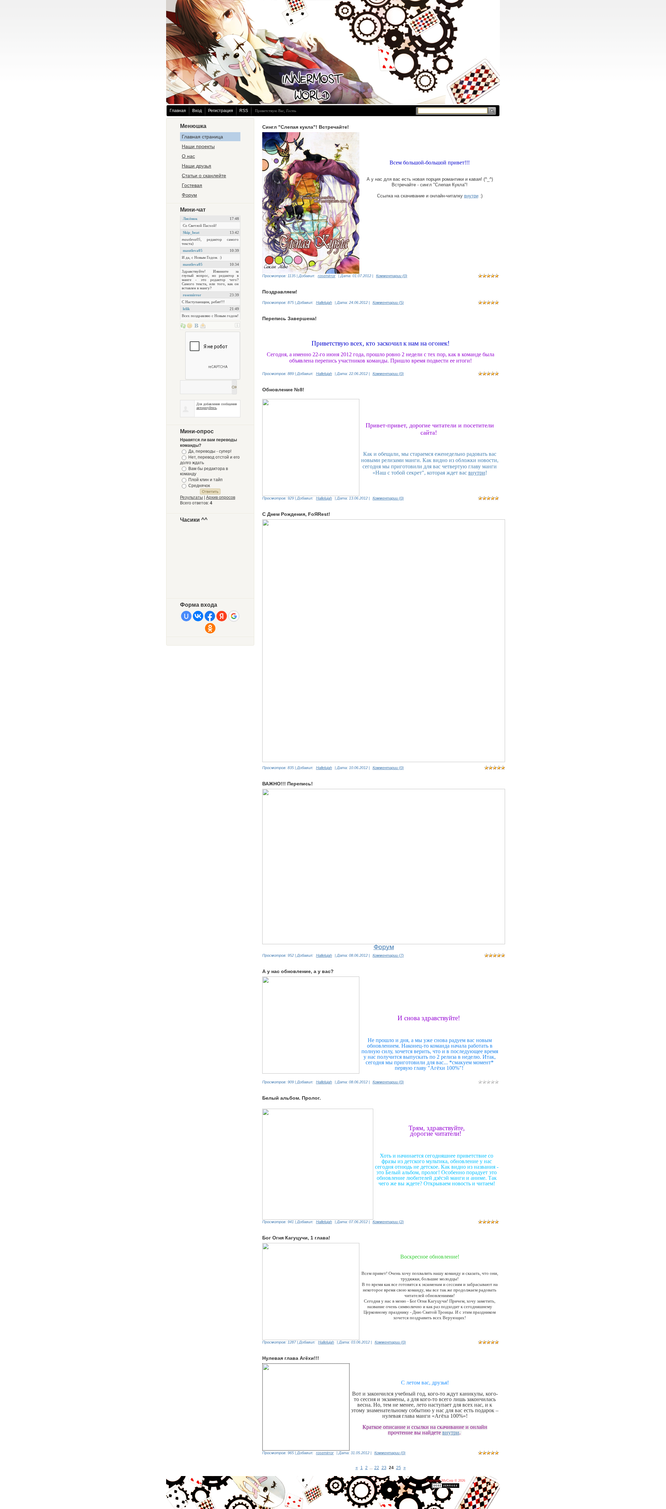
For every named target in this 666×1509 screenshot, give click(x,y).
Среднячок (199, 485)
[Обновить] (183, 325)
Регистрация (220, 110)
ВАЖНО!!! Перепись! (287, 783)
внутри (471, 195)
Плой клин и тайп (205, 479)
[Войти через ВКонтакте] (198, 616)
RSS (243, 110)
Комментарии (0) (391, 276)
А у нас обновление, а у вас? (298, 971)
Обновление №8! (283, 389)
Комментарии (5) (388, 302)
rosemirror (326, 276)
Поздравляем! (279, 292)
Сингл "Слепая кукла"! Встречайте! (305, 127)
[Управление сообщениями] (203, 325)
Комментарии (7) (388, 955)
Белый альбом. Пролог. (291, 1098)
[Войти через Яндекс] (221, 616)
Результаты (191, 497)
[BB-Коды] (196, 325)
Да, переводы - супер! (209, 451)
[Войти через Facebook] (210, 616)
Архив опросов (220, 497)
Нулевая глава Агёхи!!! (290, 1358)
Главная (178, 110)
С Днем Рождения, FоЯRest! (296, 514)
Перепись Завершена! (289, 318)
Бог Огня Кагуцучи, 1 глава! (296, 1238)
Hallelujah (324, 302)
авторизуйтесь (206, 408)
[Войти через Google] (233, 616)
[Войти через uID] (186, 616)
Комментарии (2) (388, 1222)
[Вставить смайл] (190, 325)
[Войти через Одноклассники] (210, 628)
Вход (197, 110)
